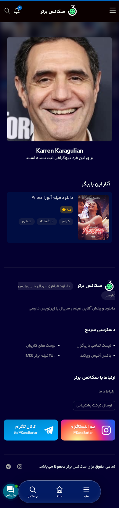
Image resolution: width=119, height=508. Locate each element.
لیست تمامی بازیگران (94, 346)
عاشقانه (47, 221)
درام (66, 221)
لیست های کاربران (41, 346)
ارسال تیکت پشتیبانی (94, 406)
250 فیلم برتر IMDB (40, 356)
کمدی (26, 221)
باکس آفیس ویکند (95, 356)
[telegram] (8, 467)
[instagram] (19, 467)
